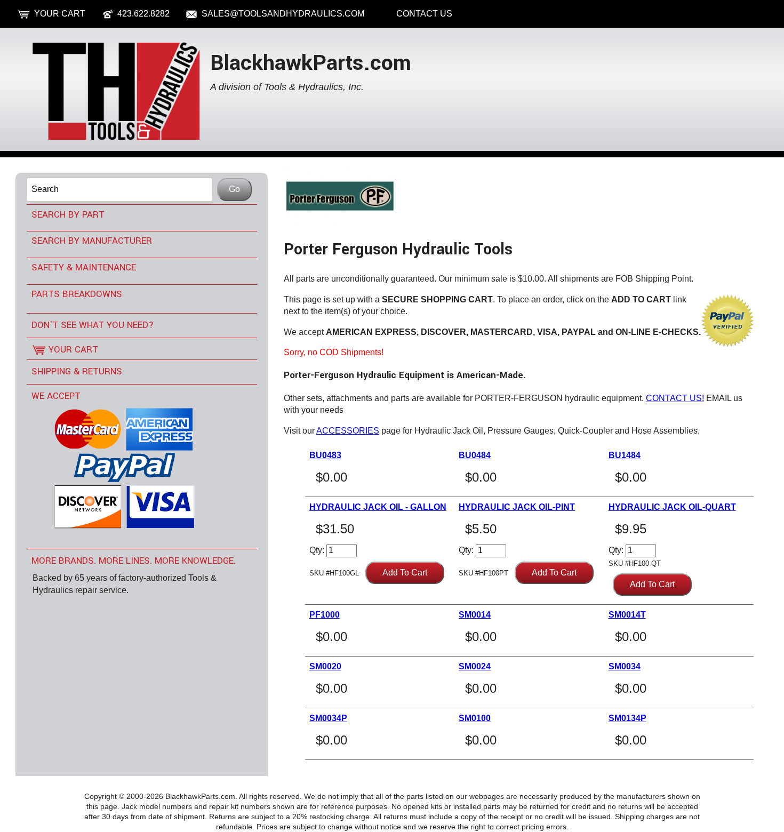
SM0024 (475, 666)
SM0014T (627, 614)
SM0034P (328, 718)
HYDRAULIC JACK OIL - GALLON (377, 506)
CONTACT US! (675, 398)
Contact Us (424, 13)
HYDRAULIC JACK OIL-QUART (672, 506)
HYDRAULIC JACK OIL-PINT (517, 506)
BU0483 (325, 455)
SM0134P (627, 718)
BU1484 (625, 455)
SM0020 (325, 666)
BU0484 (475, 455)
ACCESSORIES (347, 430)
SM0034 (625, 666)
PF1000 (324, 614)
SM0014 (475, 614)
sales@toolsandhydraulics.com (283, 13)
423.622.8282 (143, 13)
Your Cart (59, 13)
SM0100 (475, 718)
